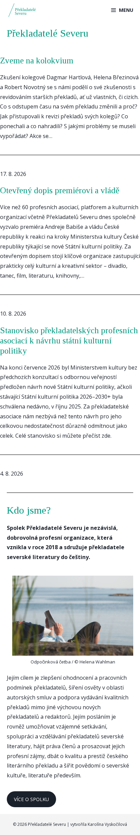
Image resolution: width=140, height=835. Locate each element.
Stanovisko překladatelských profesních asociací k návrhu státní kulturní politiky (69, 340)
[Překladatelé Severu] (23, 10)
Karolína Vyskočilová (107, 824)
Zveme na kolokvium (36, 60)
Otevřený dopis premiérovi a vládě (59, 190)
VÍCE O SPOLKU (31, 799)
